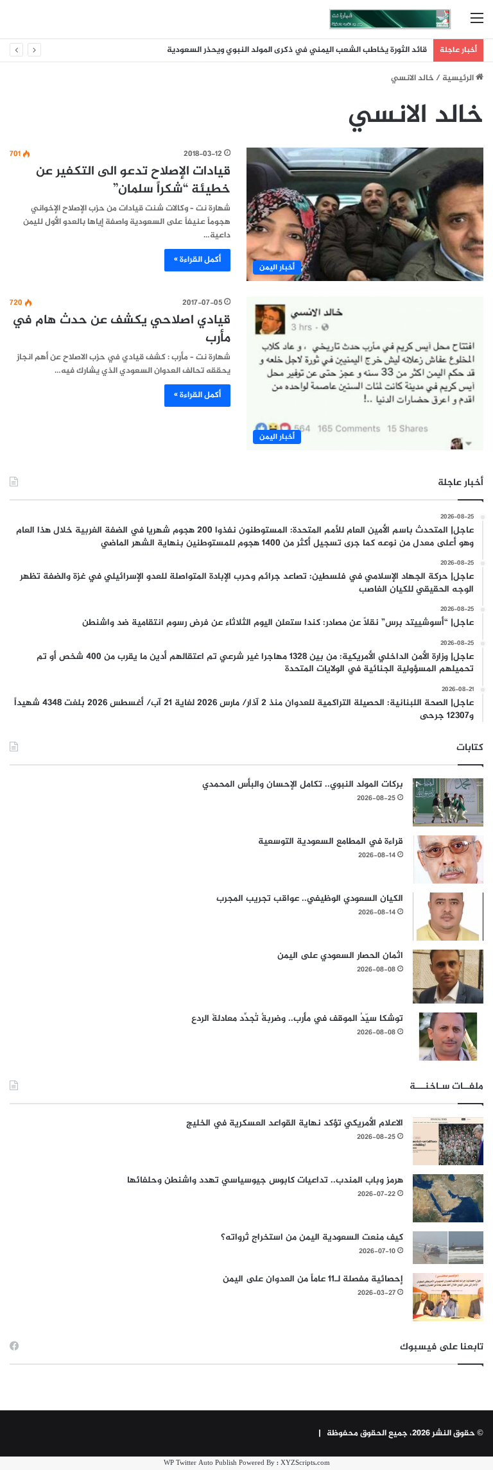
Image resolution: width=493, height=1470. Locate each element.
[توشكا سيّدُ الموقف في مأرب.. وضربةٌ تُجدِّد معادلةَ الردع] (448, 1037)
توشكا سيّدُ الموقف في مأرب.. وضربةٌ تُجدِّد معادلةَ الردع (297, 1018)
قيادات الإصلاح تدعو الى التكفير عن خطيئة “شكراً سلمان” (133, 180)
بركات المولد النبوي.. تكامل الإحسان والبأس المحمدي (302, 784)
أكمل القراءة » (197, 260)
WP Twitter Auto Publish (200, 1463)
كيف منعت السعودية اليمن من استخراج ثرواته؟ (312, 1237)
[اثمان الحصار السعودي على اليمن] (448, 977)
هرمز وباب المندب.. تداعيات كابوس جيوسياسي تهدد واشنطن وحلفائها (265, 1180)
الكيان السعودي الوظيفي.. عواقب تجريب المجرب (309, 898)
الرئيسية (459, 78)
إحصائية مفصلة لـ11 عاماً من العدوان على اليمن (313, 1279)
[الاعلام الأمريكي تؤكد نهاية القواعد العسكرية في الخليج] (448, 1141)
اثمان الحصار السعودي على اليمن (340, 955)
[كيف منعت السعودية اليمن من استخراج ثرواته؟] (448, 1247)
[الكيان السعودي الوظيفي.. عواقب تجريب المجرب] (448, 917)
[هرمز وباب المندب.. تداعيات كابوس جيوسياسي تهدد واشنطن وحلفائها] (448, 1198)
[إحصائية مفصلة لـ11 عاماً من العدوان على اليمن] (448, 1297)
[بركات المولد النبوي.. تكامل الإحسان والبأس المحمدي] (448, 802)
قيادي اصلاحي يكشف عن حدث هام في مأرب (121, 329)
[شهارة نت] (390, 19)
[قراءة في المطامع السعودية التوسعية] (448, 859)
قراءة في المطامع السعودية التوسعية (330, 841)
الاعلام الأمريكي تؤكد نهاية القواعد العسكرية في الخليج (294, 1123)
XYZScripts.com (305, 1463)
